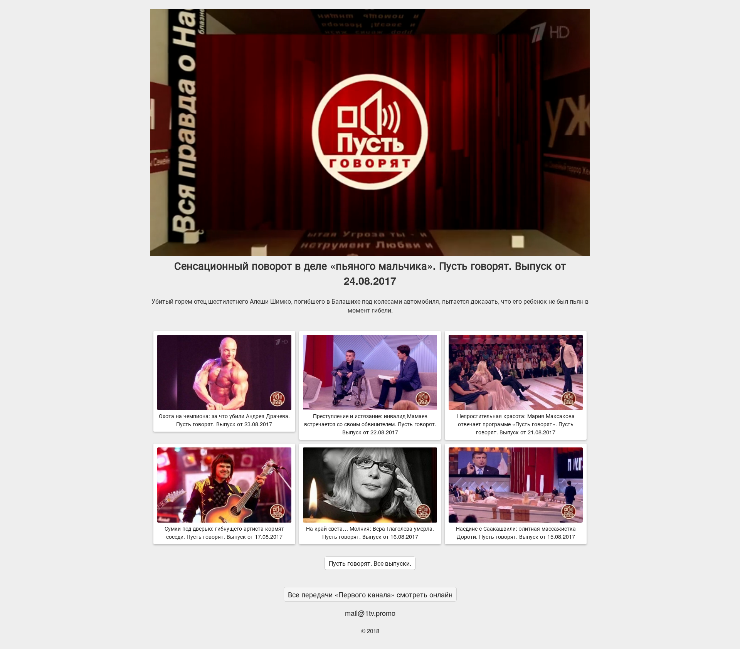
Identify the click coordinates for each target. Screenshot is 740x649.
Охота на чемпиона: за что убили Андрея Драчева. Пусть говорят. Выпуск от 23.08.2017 (224, 420)
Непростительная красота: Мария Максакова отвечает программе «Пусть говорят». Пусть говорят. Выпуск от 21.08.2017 (516, 424)
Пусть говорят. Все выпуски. (370, 563)
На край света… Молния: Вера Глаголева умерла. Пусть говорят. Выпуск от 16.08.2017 (370, 532)
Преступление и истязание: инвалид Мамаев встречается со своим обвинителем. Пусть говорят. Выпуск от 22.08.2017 (370, 424)
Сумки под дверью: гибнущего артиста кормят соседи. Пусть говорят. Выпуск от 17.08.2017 (224, 532)
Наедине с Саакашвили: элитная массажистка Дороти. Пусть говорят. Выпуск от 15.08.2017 (516, 532)
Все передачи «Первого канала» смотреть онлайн (370, 594)
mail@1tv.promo (370, 613)
